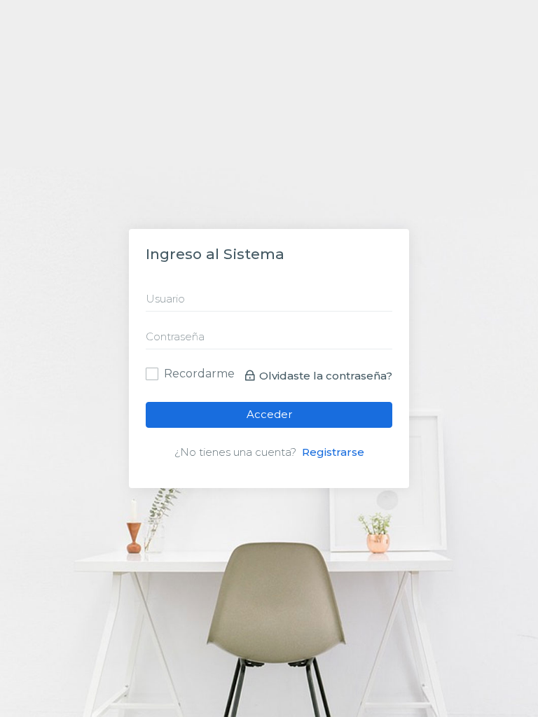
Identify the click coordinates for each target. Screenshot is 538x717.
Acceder (269, 414)
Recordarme (199, 372)
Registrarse (333, 452)
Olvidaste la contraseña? (325, 375)
